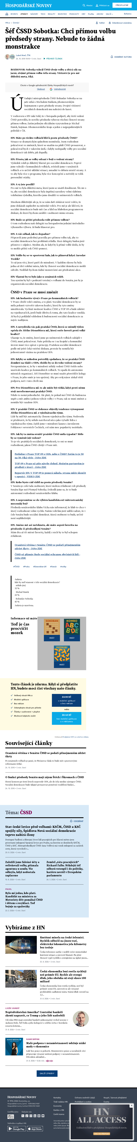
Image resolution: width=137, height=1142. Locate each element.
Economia (58, 1106)
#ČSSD (16, 566)
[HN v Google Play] (16, 1128)
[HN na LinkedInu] (35, 1115)
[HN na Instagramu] (31, 1115)
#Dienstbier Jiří (39, 566)
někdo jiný (21, 585)
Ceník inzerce (59, 1114)
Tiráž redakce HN (61, 1102)
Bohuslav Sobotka (24, 598)
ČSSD (26, 813)
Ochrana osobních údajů (85, 1098)
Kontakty (57, 1098)
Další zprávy (47, 1073)
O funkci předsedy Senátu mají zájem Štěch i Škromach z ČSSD (44, 777)
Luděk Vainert (12, 1008)
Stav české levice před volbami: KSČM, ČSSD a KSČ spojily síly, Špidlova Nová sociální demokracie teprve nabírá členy (43, 831)
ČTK (28, 55)
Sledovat (41, 89)
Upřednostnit (60, 89)
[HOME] (7, 14)
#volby (63, 566)
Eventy (106, 1102)
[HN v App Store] (35, 1128)
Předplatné (122, 5)
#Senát (53, 566)
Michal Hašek (22, 592)
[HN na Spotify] (39, 1115)
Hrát (52, 638)
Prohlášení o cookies (83, 1102)
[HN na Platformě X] (23, 1115)
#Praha (26, 566)
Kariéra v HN (59, 1110)
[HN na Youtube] (43, 1115)
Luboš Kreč (21, 55)
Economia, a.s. (24, 1101)
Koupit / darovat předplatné (115, 1098)
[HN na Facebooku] (27, 1115)
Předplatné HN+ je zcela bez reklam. (75, 737)
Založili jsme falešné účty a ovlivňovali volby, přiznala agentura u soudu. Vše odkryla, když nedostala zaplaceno (22, 869)
